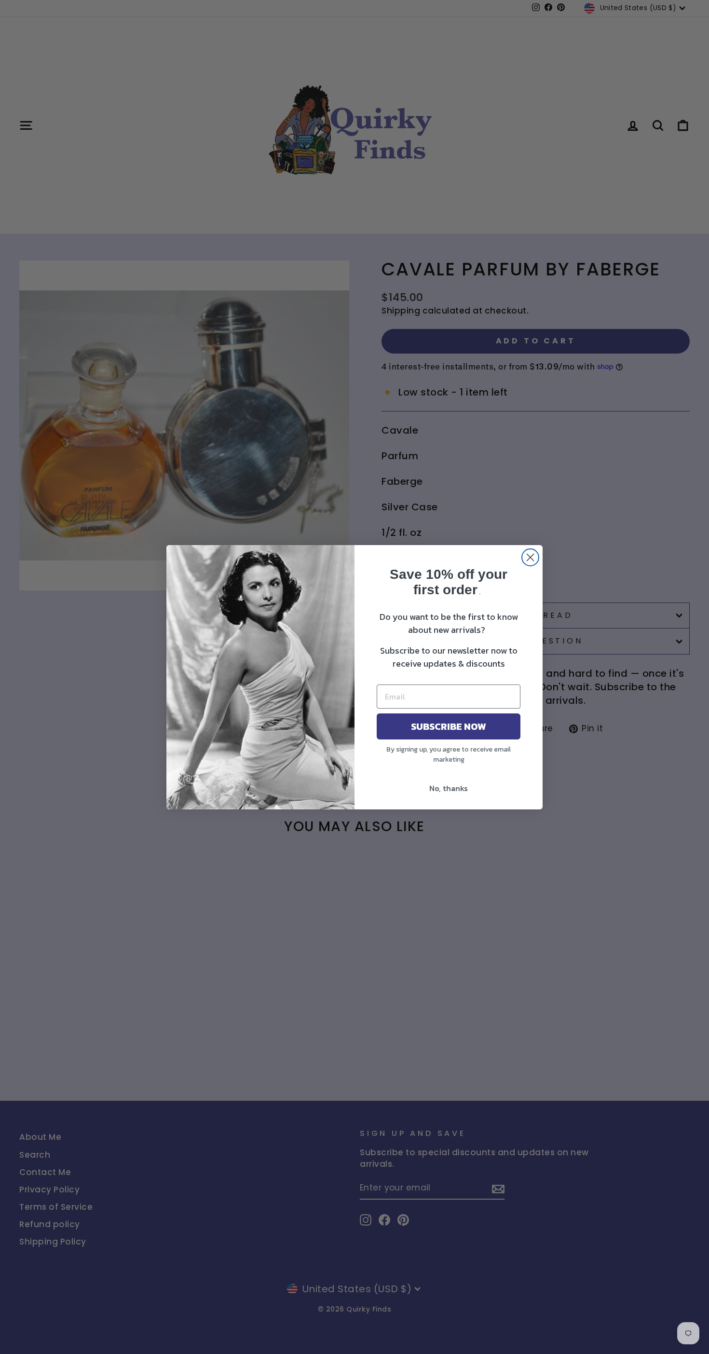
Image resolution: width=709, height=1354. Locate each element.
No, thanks (448, 788)
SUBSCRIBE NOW (448, 726)
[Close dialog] (530, 557)
